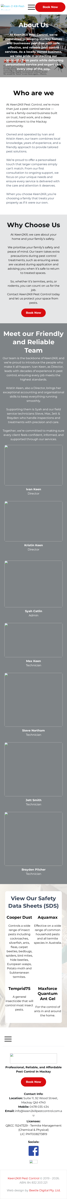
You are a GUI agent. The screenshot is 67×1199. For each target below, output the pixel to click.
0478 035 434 (39, 1106)
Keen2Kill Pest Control (23, 1178)
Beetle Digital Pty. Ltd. (44, 1190)
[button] (31, 7)
